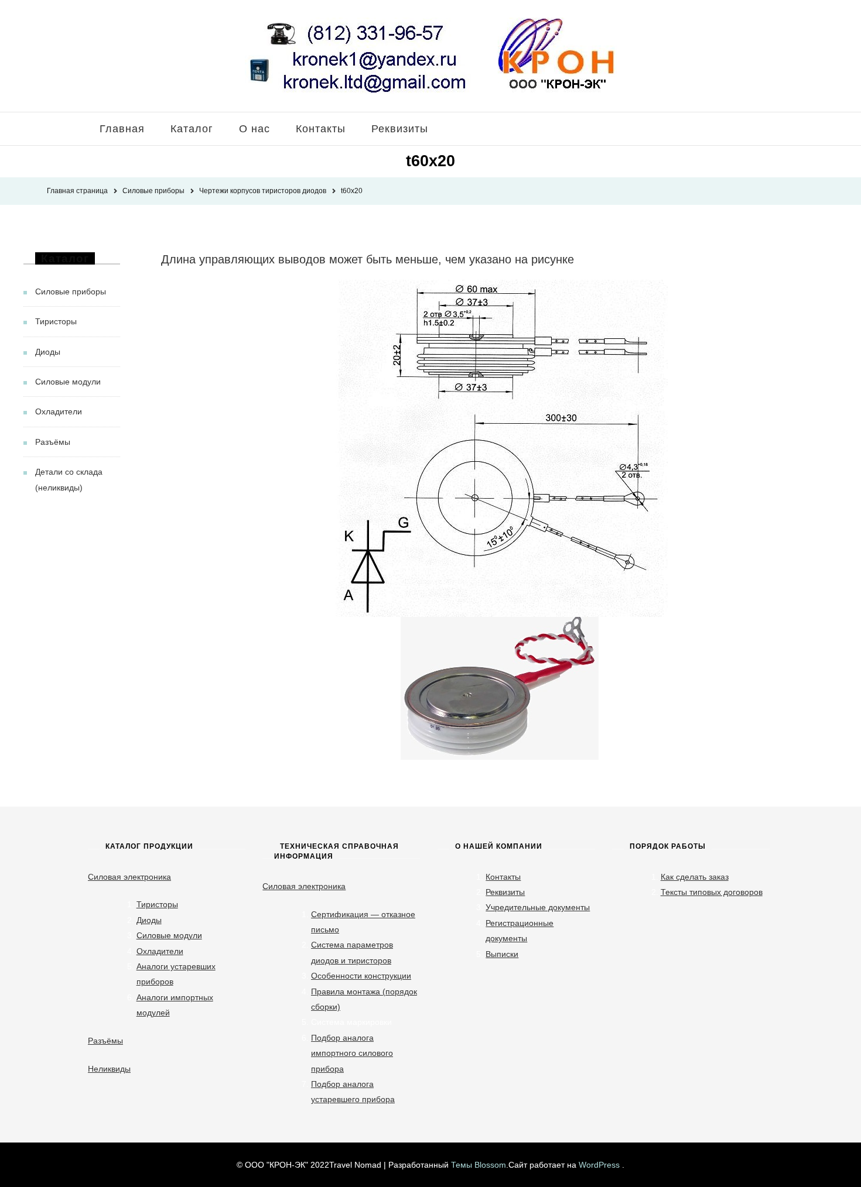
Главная (122, 129)
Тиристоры (56, 321)
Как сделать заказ (695, 876)
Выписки (502, 954)
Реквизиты (399, 129)
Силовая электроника (129, 876)
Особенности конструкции (361, 975)
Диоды (47, 351)
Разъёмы (52, 442)
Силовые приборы (70, 291)
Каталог (191, 129)
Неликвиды (109, 1068)
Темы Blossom (478, 1164)
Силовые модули (68, 381)
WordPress (599, 1164)
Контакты (321, 129)
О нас (254, 129)
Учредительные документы (538, 907)
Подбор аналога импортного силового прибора (352, 1053)
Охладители (58, 411)
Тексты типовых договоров (712, 892)
